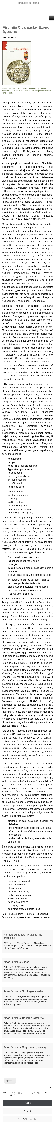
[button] (50, 1087)
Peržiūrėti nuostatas (27, 1119)
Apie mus (10, 1081)
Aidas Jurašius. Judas (16, 962)
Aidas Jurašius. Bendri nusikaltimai (24, 1018)
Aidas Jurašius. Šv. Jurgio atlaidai (23, 991)
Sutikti (28, 1103)
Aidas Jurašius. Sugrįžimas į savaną (25, 1047)
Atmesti (27, 1111)
